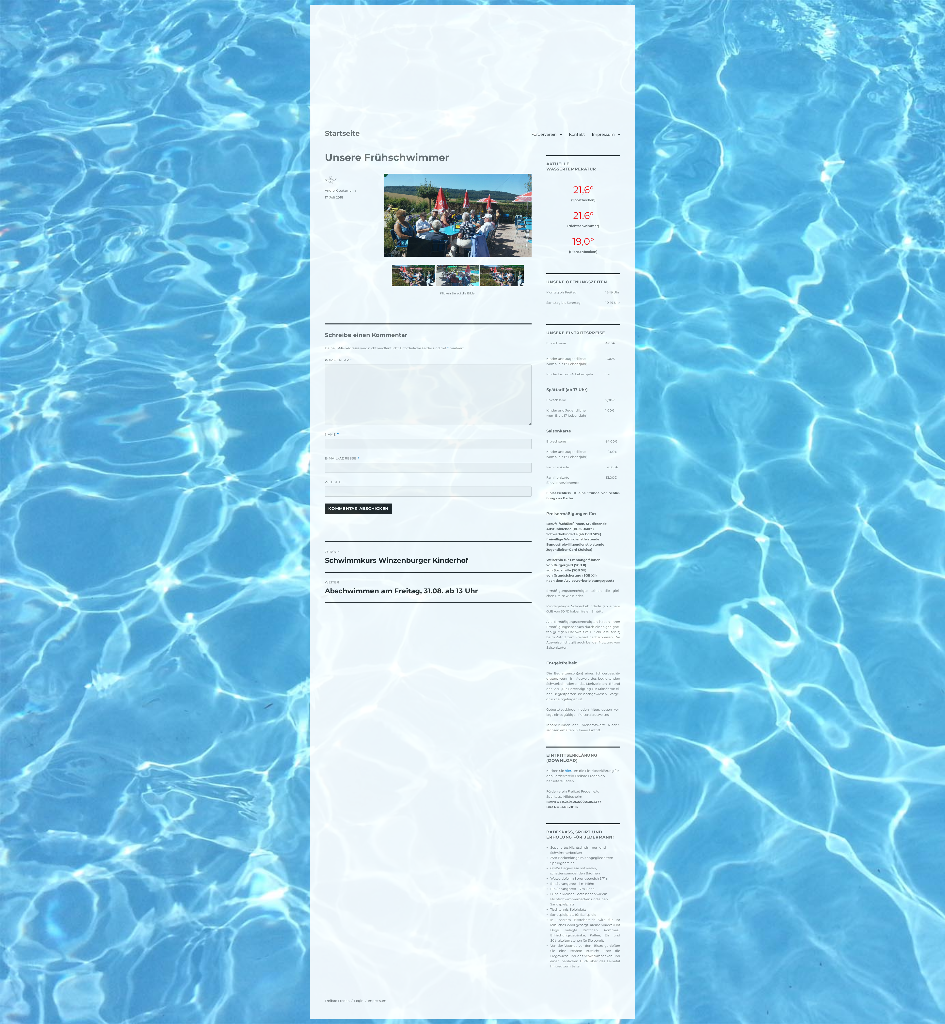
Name (332, 434)
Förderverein (544, 134)
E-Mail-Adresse (342, 458)
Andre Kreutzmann (340, 190)
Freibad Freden (337, 1001)
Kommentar (338, 360)
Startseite (342, 133)
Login (358, 1001)
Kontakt (577, 134)
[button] (318, 59)
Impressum (603, 134)
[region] (472, 59)
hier (568, 771)
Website (333, 482)
